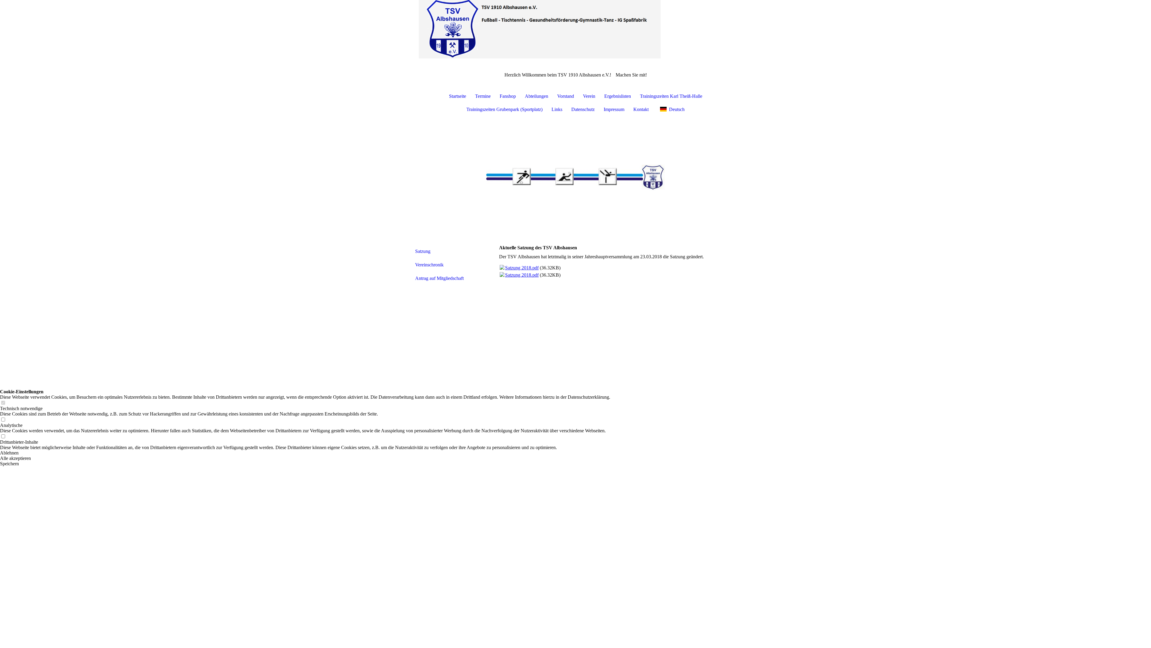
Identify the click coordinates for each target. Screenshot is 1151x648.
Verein (589, 96)
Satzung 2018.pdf (522, 267)
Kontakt (641, 109)
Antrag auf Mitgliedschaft (439, 278)
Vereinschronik (429, 264)
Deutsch (677, 109)
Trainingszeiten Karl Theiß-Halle (671, 96)
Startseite (457, 96)
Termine (483, 96)
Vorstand (565, 96)
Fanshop (508, 96)
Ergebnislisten (617, 96)
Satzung (422, 251)
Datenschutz (583, 109)
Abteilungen (536, 96)
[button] (305, 453)
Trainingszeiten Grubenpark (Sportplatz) (504, 109)
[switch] (3, 403)
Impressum (614, 109)
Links (557, 109)
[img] (575, 30)
